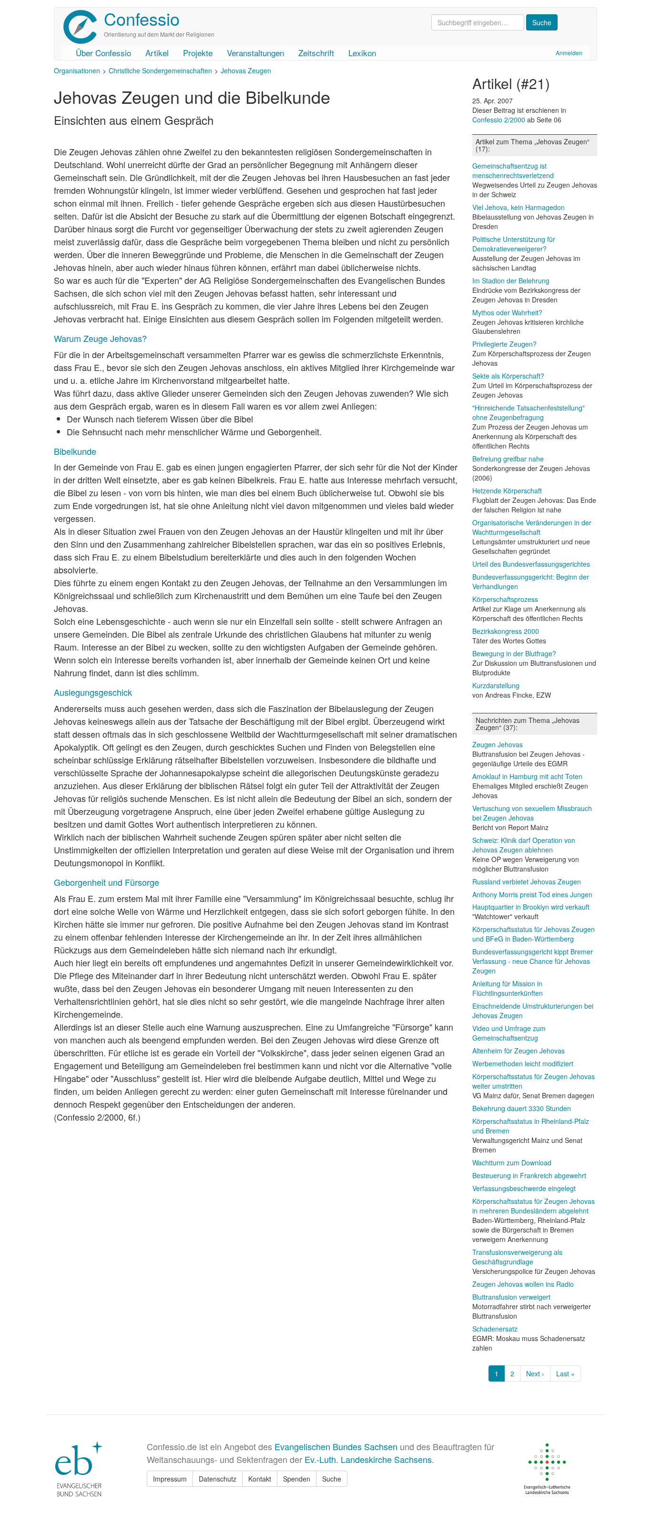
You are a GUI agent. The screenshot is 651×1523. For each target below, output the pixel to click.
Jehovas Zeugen (246, 70)
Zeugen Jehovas (497, 744)
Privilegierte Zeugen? (504, 344)
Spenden (296, 1478)
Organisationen (77, 70)
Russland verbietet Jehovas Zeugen (526, 881)
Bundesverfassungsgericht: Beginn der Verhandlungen (530, 581)
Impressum (170, 1478)
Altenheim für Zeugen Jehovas (518, 1050)
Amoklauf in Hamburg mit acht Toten (527, 776)
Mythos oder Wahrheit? (507, 312)
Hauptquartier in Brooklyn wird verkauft (531, 907)
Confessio (142, 18)
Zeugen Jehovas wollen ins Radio (523, 1284)
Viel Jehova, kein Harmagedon (518, 207)
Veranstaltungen (255, 53)
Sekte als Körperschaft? (508, 376)
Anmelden (569, 53)
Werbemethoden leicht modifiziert (522, 1063)
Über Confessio (103, 53)
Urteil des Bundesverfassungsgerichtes (531, 564)
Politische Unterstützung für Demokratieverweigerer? (513, 243)
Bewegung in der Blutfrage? (514, 653)
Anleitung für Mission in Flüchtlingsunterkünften (507, 988)
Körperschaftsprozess (505, 599)
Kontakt (259, 1478)
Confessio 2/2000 (499, 119)
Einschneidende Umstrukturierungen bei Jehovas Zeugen (532, 1010)
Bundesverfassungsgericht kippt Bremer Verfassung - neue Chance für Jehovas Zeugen (532, 961)
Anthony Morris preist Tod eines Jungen (532, 894)
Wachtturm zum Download (511, 1162)
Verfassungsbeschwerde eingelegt (524, 1188)
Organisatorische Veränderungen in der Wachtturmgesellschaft (531, 527)
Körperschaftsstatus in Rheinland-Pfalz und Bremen (530, 1125)
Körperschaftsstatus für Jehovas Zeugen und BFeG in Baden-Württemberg (533, 933)
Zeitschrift (316, 53)
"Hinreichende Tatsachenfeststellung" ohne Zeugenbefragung (528, 412)
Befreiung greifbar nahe (508, 458)
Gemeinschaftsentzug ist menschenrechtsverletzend (513, 170)
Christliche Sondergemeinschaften (160, 70)
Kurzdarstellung (495, 685)
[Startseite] (83, 27)
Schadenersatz (495, 1328)
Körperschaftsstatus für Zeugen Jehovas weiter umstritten (533, 1081)
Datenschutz (217, 1478)
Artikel (157, 53)
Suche (331, 1478)
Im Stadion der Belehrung (510, 280)
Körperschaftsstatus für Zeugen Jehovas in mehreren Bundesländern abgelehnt (533, 1205)
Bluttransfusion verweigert (511, 1297)
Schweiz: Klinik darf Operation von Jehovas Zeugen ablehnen (523, 844)
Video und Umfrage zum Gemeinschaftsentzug (509, 1032)
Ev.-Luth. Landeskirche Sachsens (368, 1459)
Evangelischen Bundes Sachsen (336, 1446)
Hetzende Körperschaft (507, 490)
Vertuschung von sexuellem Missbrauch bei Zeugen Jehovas (532, 812)
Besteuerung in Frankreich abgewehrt (529, 1175)
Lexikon (362, 53)
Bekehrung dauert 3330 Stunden (521, 1108)
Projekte (198, 53)
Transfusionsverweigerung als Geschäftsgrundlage (517, 1256)
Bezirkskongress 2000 (505, 631)
